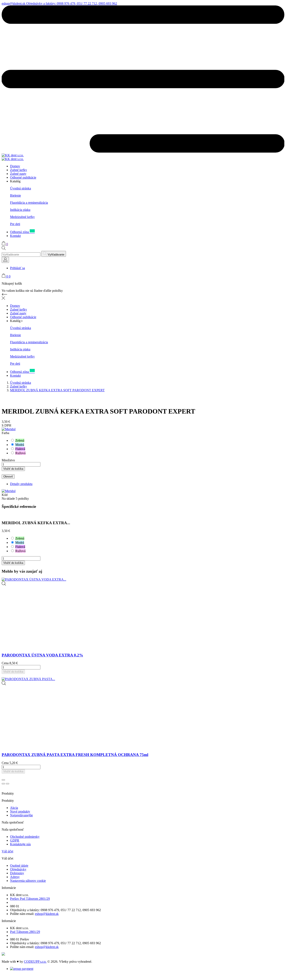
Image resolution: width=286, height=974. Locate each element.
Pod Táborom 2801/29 (25, 932)
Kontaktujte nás (20, 844)
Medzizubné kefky (22, 217)
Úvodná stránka (20, 188)
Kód (5, 495)
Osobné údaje (19, 865)
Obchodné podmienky (25, 836)
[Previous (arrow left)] (3, 783)
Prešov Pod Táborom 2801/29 (30, 898)
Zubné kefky (18, 170)
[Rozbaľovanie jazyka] (5, 260)
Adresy (15, 877)
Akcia (14, 807)
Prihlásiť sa (17, 268)
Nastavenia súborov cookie (28, 880)
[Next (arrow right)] (7, 783)
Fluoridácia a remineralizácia (29, 202)
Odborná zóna (22, 232)
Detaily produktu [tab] (21, 484)
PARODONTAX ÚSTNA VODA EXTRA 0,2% (42, 655)
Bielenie (15, 195)
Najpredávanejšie (21, 815)
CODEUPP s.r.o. (35, 961)
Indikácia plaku (20, 209)
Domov (15, 166)
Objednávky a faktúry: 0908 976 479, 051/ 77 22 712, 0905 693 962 (71, 3)
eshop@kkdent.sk (14, 3)
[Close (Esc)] (3, 780)
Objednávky (18, 869)
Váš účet (7, 851)
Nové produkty (20, 811)
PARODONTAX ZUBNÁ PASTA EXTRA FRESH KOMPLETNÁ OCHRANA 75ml (75, 754)
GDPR (14, 840)
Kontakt (15, 235)
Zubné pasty (18, 173)
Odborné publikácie (23, 177)
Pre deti (15, 224)
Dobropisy (17, 873)
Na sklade (8, 498)
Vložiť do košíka (13, 468)
